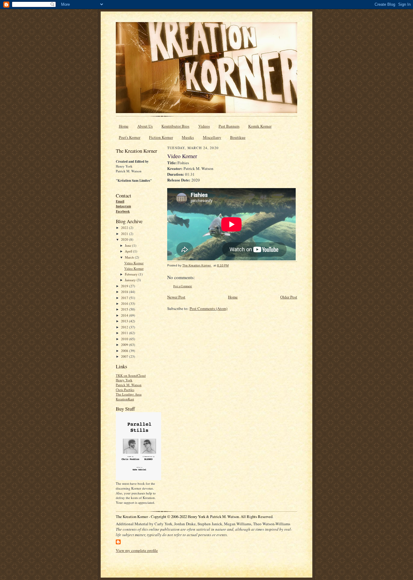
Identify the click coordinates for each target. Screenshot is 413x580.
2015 (125, 309)
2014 (125, 315)
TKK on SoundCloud (131, 375)
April (129, 251)
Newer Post (176, 297)
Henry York (124, 380)
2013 (125, 321)
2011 (125, 333)
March (130, 257)
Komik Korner (260, 126)
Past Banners (229, 126)
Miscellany (212, 137)
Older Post (288, 297)
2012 (125, 327)
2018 (125, 291)
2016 (125, 303)
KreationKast (125, 399)
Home (123, 126)
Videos (204, 126)
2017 (125, 297)
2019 (125, 286)
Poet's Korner (129, 137)
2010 (125, 339)
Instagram (123, 206)
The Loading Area (128, 394)
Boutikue (238, 137)
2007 (125, 356)
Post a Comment (182, 286)
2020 (125, 239)
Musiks (188, 137)
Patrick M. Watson (128, 385)
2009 (125, 344)
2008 (125, 350)
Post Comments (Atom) (208, 308)
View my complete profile (137, 550)
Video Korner (134, 263)
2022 (125, 227)
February (131, 274)
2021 (125, 233)
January (131, 280)
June (128, 245)
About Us (145, 126)
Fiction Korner (161, 137)
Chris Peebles (125, 389)
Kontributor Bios (175, 126)
